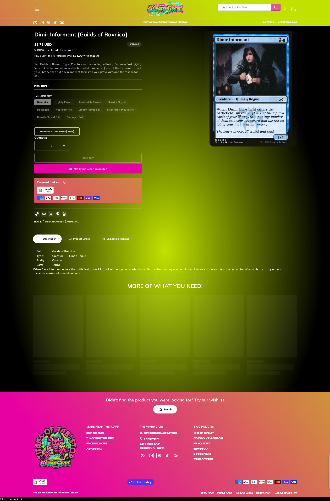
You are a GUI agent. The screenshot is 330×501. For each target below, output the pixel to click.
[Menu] (37, 9)
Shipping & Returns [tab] (118, 238)
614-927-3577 (151, 438)
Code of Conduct (204, 433)
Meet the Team (95, 433)
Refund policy (207, 492)
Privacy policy (224, 492)
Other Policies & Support (208, 438)
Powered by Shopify (69, 492)
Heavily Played (117, 102)
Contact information (286, 492)
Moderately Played (90, 102)
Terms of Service (203, 459)
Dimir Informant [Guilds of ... (62, 221)
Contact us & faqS (287, 22)
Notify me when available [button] (90, 169)
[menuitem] (111, 433)
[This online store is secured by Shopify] (45, 192)
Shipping (39, 50)
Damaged (43, 109)
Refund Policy (202, 448)
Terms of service (244, 492)
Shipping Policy (202, 453)
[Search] (275, 7)
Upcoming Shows (96, 443)
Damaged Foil (75, 117)
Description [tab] (49, 238)
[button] (293, 9)
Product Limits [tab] (81, 238)
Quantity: (40, 137)
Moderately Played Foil (120, 109)
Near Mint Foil (64, 109)
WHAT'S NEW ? (269, 22)
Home (37, 221)
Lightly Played (64, 102)
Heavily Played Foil (48, 117)
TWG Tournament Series (100, 438)
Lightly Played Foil (89, 109)
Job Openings (94, 448)
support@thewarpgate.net (160, 433)
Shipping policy (264, 492)
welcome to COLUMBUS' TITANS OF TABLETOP (165, 22)
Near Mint (43, 102)
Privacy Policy (202, 443)
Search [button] (167, 409)
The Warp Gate (49, 492)
